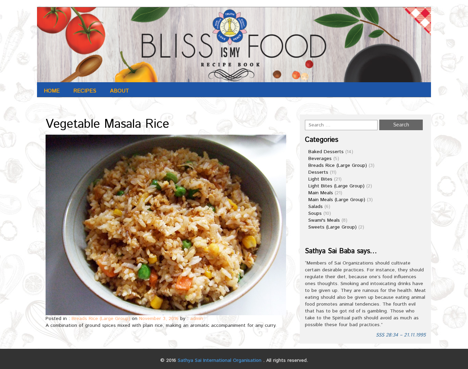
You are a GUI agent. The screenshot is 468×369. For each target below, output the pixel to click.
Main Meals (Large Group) (336, 199)
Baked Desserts (326, 151)
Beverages (320, 158)
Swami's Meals (324, 220)
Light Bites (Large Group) (336, 186)
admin (196, 318)
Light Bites (320, 179)
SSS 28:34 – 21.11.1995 (401, 335)
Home (52, 91)
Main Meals (320, 192)
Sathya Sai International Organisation (219, 360)
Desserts (318, 172)
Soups (315, 213)
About (119, 91)
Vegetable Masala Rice (107, 124)
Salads (315, 206)
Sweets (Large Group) (332, 227)
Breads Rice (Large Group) (101, 318)
